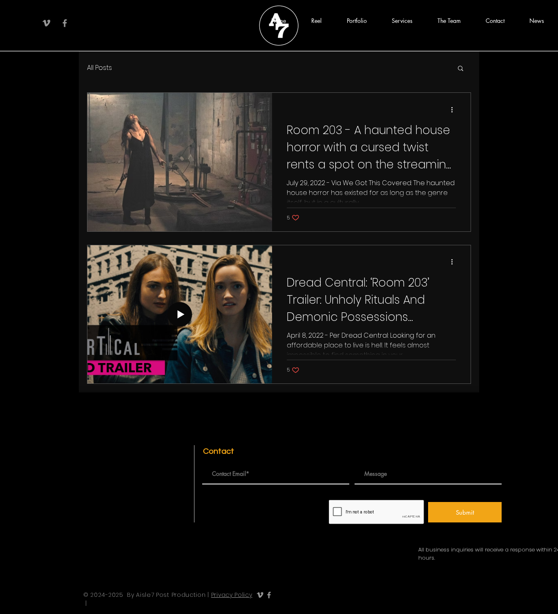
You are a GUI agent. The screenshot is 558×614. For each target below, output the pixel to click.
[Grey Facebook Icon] (65, 23)
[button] (316, 20)
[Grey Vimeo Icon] (46, 23)
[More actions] (455, 109)
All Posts (99, 67)
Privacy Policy (231, 595)
